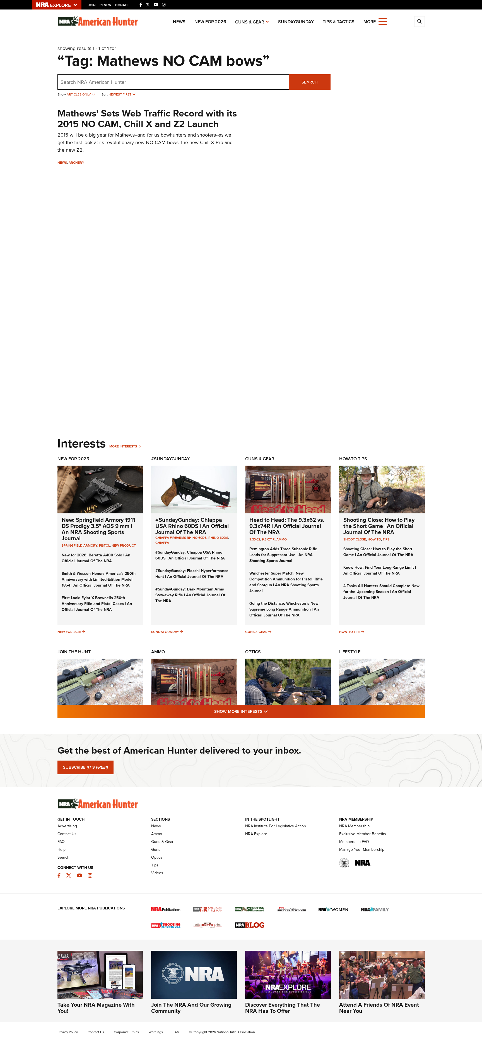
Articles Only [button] (79, 94)
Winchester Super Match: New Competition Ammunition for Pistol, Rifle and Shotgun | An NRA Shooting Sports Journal (286, 582)
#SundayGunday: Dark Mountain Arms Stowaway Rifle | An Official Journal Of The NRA (190, 595)
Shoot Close (354, 539)
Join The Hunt (74, 652)
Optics (253, 652)
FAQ (61, 842)
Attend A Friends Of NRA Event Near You (379, 1007)
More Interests (123, 446)
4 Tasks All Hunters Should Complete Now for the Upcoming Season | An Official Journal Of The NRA (381, 592)
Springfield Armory (79, 545)
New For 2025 (73, 459)
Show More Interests (271, 711)
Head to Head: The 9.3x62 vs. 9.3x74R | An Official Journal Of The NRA (286, 526)
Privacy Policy (67, 1032)
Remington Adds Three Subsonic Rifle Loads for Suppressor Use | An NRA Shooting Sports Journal (283, 555)
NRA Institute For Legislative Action (275, 826)
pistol (104, 545)
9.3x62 (254, 539)
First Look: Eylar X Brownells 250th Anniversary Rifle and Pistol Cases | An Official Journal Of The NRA (97, 604)
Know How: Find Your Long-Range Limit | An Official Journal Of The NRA (379, 570)
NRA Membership (354, 826)
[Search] (419, 21)
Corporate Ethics (126, 1032)
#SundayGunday (170, 459)
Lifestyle (349, 652)
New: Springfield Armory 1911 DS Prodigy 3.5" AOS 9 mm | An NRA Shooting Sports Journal (98, 529)
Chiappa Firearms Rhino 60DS (181, 537)
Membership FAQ (354, 842)
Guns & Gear (249, 22)
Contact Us (66, 834)
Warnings (156, 1032)
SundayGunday (296, 21)
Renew (105, 5)
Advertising (67, 826)
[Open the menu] (382, 21)
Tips (386, 539)
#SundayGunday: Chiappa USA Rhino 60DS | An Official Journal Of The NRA (192, 526)
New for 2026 (210, 21)
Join (92, 5)
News (179, 21)
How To (374, 539)
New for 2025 (69, 631)
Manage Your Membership (361, 849)
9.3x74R (268, 539)
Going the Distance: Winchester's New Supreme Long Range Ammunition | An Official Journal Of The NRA (284, 609)
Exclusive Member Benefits (362, 834)
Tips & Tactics (339, 21)
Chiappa (162, 542)
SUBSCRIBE (85, 767)
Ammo (281, 539)
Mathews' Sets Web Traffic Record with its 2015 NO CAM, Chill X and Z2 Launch (147, 118)
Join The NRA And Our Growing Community (191, 1007)
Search (310, 82)
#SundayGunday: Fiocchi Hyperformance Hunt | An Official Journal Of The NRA (191, 574)
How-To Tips (353, 459)
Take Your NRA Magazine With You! (96, 1007)
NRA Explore (256, 834)
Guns (155, 849)
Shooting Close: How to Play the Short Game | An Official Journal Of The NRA (378, 526)
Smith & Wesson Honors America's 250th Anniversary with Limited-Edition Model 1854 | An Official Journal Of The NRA (99, 579)
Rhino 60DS (218, 537)
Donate (122, 5)
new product (124, 545)
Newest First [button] (120, 94)
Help (61, 849)
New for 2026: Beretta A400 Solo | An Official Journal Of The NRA (96, 558)
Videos (157, 873)
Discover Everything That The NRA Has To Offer (282, 1007)
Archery (76, 162)
